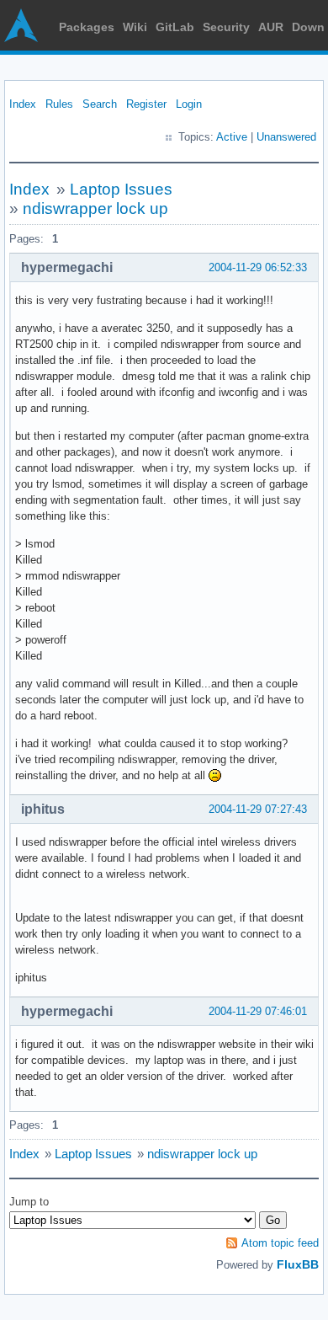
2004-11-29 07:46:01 (258, 1011)
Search (99, 104)
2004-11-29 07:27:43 (258, 809)
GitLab (175, 27)
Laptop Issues (121, 189)
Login (189, 104)
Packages (86, 27)
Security (226, 27)
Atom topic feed (280, 1243)
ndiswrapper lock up (95, 208)
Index (22, 104)
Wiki (135, 27)
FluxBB (298, 1264)
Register (146, 104)
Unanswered (286, 137)
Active (231, 137)
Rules (59, 104)
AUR (270, 27)
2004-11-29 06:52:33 (258, 267)
